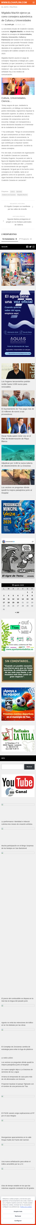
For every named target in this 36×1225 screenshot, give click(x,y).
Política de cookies (26, 1207)
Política (13, 7)
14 (23, 599)
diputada (19, 191)
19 (13, 602)
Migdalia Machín (16, 31)
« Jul (17, 612)
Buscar (29, 767)
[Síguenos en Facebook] (27, 247)
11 (9, 599)
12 (13, 599)
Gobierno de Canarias (9, 194)
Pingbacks (26, 239)
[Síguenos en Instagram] (33, 247)
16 (32, 599)
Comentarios (11, 239)
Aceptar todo (18, 1211)
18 (9, 602)
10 (4, 599)
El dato (4, 7)
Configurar (18, 1220)
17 (4, 602)
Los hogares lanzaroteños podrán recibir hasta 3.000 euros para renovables (15, 384)
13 (18, 599)
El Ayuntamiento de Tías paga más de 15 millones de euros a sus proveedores (17, 411)
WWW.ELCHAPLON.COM (14, 2)
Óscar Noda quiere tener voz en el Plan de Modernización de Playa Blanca (16, 438)
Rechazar (18, 1216)
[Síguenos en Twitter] (30, 247)
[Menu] (33, 2)
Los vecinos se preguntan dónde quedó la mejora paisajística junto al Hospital (16, 490)
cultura (12, 191)
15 (27, 599)
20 (18, 602)
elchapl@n (9, 24)
